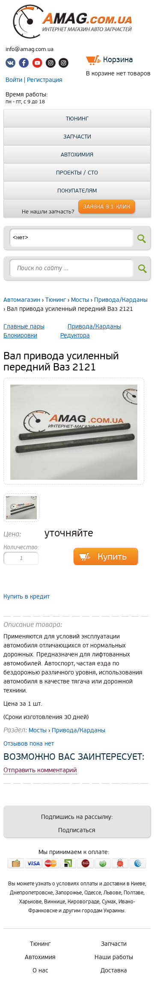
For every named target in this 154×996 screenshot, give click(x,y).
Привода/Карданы (121, 300)
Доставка (114, 970)
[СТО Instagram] (63, 64)
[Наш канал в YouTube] (37, 64)
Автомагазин (21, 300)
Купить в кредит (26, 596)
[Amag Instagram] (50, 64)
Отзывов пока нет (28, 743)
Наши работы (114, 957)
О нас (40, 970)
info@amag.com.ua (29, 49)
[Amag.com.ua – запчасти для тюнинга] (77, 36)
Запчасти (77, 136)
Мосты (80, 300)
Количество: (21, 547)
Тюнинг (77, 118)
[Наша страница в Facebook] (24, 64)
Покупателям (77, 190)
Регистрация (44, 80)
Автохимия (77, 154)
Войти (15, 80)
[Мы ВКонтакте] (12, 64)
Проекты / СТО (77, 172)
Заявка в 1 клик (106, 206)
